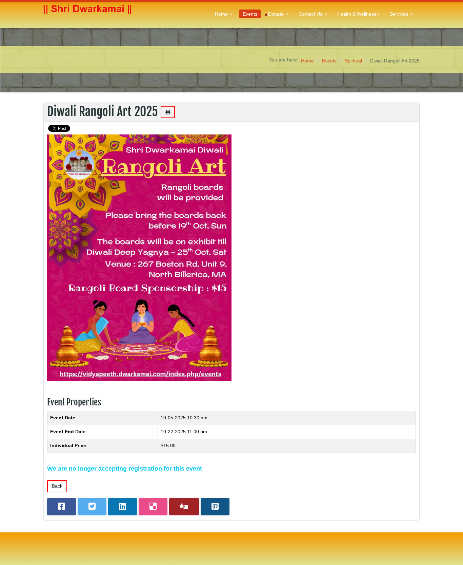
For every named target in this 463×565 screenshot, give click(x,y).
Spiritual (353, 60)
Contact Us (311, 14)
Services (399, 14)
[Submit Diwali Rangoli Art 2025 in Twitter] (92, 506)
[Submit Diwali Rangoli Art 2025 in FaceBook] (61, 506)
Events (250, 14)
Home (222, 14)
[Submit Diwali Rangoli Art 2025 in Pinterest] (215, 506)
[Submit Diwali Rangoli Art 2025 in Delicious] (153, 506)
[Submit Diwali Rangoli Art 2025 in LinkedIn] (122, 506)
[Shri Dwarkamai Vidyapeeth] (88, 14)
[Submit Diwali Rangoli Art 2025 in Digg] (184, 506)
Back (57, 486)
